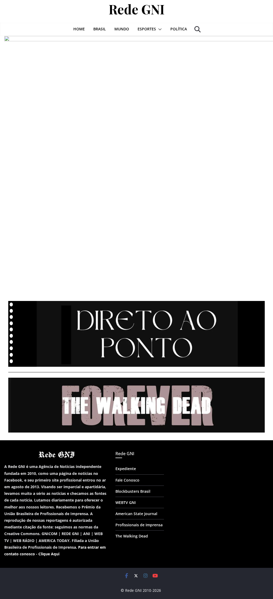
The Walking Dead (131, 536)
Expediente (125, 468)
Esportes (147, 28)
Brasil (99, 28)
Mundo (121, 28)
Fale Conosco (127, 480)
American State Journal (136, 513)
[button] (159, 29)
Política (178, 28)
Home (79, 28)
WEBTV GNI (125, 502)
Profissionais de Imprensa (139, 524)
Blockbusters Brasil (132, 491)
